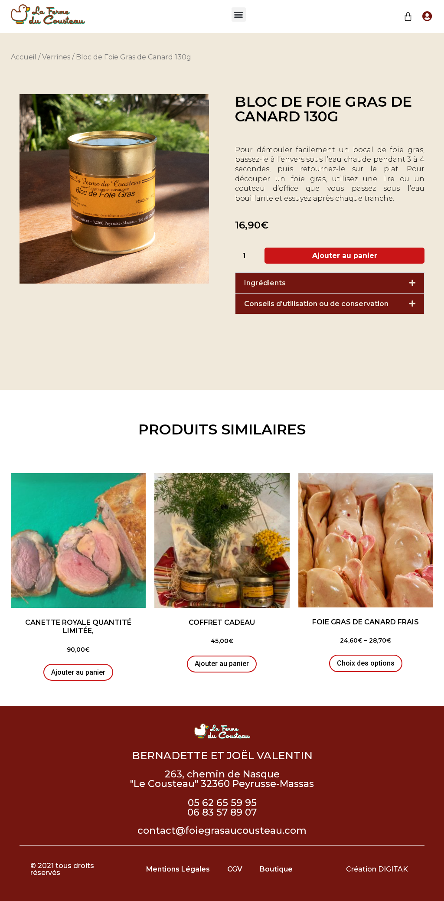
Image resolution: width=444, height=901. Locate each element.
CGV (234, 869)
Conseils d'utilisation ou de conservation (316, 304)
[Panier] (408, 16)
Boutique (276, 869)
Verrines (56, 57)
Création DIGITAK (377, 869)
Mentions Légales (178, 869)
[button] (239, 14)
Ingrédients (265, 283)
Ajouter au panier (344, 255)
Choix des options (366, 663)
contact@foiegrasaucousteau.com (222, 830)
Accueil (23, 57)
